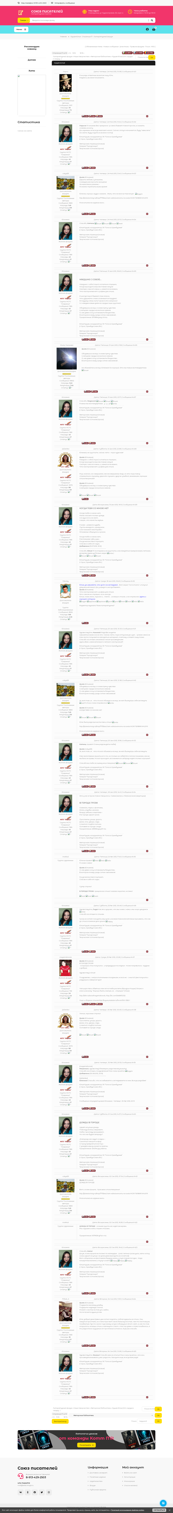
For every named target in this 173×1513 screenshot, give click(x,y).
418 (135, 1010)
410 (133, 581)
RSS (153, 46)
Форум (92, 1485)
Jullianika (65, 449)
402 (134, 122)
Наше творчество (81, 56)
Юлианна (65, 122)
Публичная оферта (97, 1490)
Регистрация (129, 1477)
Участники (124, 46)
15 (73, 53)
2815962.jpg (96, 829)
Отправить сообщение (65, 3)
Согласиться (159, 1510)
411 (135, 629)
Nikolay (66, 581)
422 (136, 1222)
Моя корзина (129, 1481)
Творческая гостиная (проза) (91, 148)
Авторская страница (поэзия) (92, 144)
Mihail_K (65, 1299)
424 (134, 1299)
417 (133, 957)
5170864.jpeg (97, 317)
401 (135, 71)
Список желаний (130, 1485)
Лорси (65, 71)
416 (135, 905)
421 (136, 1176)
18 (80, 53)
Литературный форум (62, 56)
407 (134, 397)
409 (135, 505)
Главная (63, 36)
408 (134, 449)
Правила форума (137, 46)
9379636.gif (96, 1235)
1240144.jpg (96, 1148)
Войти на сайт (130, 1473)
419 (134, 1062)
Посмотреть (85, 1445)
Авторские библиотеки (101, 56)
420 (134, 1114)
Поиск (147, 46)
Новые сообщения (111, 46)
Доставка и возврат (98, 1473)
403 (134, 173)
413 (134, 740)
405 (134, 271)
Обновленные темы (94, 46)
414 (134, 792)
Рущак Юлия (117, 56)
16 (75, 53)
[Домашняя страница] (99, 116)
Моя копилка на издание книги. (91, 203)
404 (134, 219)
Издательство (96, 1481)
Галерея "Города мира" (88, 146)
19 (82, 53)
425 (134, 1351)
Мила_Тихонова (66, 345)
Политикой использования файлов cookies (127, 1510)
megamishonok (66, 957)
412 (135, 680)
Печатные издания (97, 1477)
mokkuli (65, 857)
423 (136, 1247)
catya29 (65, 173)
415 (134, 857)
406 (135, 345)
